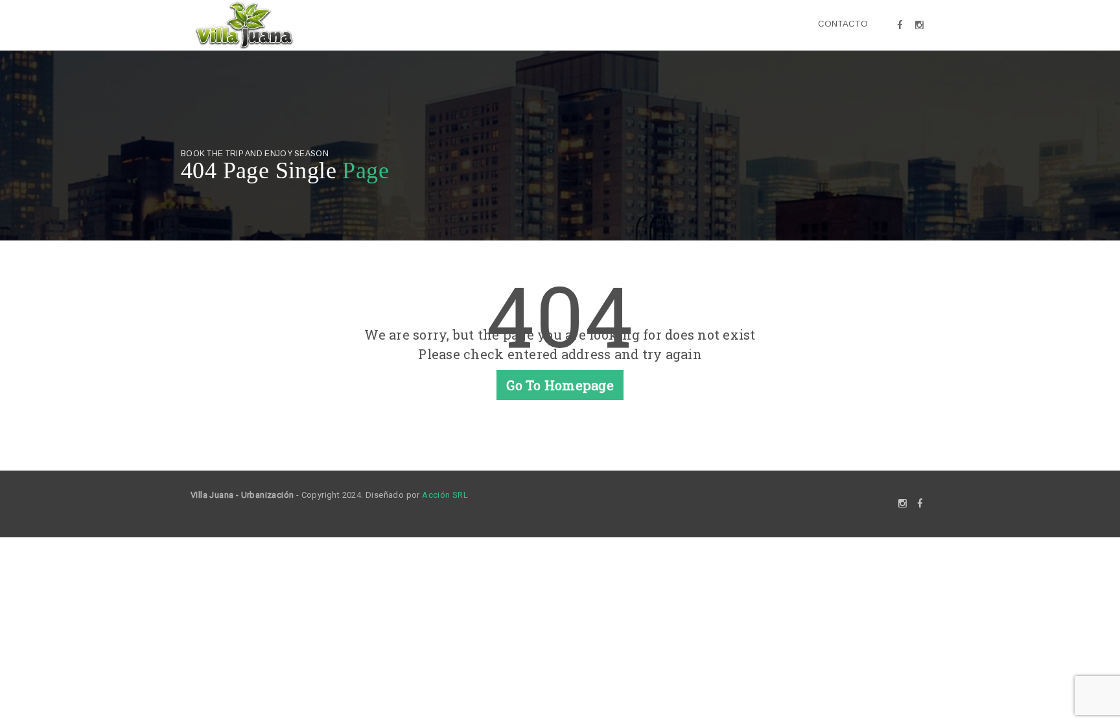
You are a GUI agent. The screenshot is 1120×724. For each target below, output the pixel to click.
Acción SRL (445, 495)
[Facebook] (900, 25)
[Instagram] (919, 25)
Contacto (843, 24)
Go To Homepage (560, 385)
